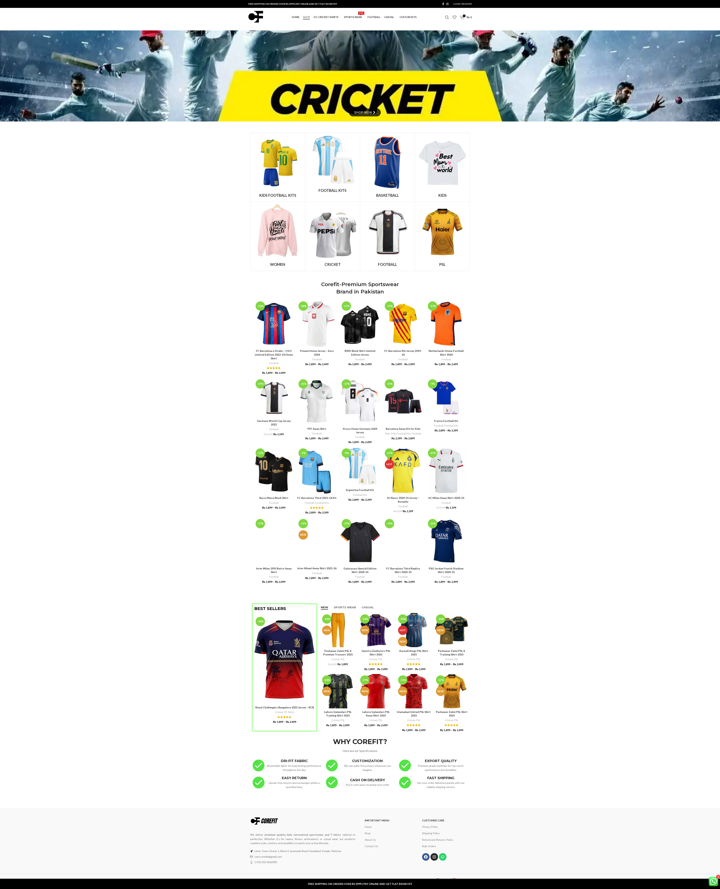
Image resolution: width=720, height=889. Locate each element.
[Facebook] (426, 857)
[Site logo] (255, 17)
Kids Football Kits (401, 433)
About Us (370, 839)
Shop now (363, 112)
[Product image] (317, 323)
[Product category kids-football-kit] (277, 167)
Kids (387, 433)
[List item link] (302, 857)
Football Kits (451, 425)
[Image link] (264, 820)
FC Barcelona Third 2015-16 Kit (317, 497)
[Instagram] (434, 857)
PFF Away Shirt (317, 428)
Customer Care (433, 820)
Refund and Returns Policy (437, 839)
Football (273, 363)
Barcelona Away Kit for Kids (403, 428)
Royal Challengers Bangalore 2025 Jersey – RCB (284, 707)
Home (368, 827)
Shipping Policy (431, 833)
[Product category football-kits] (332, 165)
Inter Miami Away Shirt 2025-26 (317, 568)
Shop (368, 833)
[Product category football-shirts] (387, 236)
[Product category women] (277, 236)
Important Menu (377, 820)
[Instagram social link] (447, 4)
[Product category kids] (442, 167)
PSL (342, 659)
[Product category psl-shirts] (442, 236)
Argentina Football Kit (360, 490)
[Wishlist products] (454, 17)
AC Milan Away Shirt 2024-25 (446, 497)
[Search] (447, 17)
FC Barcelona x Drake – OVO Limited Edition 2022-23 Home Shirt (274, 354)
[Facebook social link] (443, 4)
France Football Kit (446, 420)
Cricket (279, 712)
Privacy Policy (430, 827)
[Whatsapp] (442, 857)
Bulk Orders (429, 846)
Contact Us (371, 846)
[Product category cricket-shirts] (332, 236)
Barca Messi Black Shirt (273, 497)
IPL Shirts (289, 712)
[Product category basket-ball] (387, 167)
